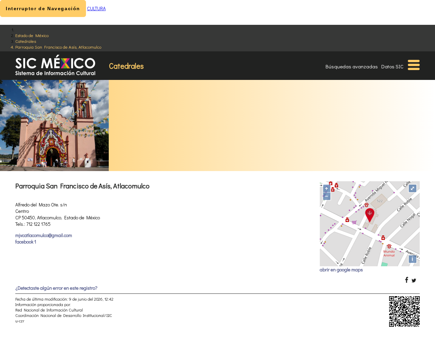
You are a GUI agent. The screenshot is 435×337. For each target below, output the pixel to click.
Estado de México (32, 35)
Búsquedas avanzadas (352, 66)
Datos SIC (392, 66)
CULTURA (96, 8)
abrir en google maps (341, 269)
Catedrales (25, 41)
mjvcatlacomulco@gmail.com (43, 235)
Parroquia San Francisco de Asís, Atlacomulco (58, 47)
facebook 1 (25, 241)
